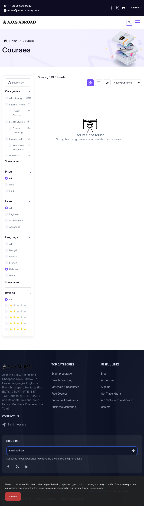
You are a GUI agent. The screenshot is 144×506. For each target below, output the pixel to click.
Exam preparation (62, 373)
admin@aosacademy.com (23, 10)
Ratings (10, 292)
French (13, 262)
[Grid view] (90, 82)
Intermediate (16, 220)
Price (8, 171)
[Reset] (107, 82)
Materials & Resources (65, 387)
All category (15, 98)
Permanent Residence (18, 147)
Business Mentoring (63, 407)
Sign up (105, 387)
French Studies (17, 122)
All (10, 178)
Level (8, 201)
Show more (12, 161)
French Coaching (18, 130)
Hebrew (13, 269)
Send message (16, 424)
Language (11, 237)
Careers (105, 407)
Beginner (14, 214)
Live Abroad (15, 139)
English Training (17, 104)
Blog (104, 373)
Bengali (13, 250)
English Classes (17, 113)
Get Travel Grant (111, 393)
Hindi (12, 275)
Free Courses (59, 393)
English (13, 256)
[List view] (98, 82)
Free (11, 184)
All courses (107, 380)
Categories (12, 91)
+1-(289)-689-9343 (19, 5)
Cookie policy (96, 488)
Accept (13, 496)
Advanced (14, 226)
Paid (11, 190)
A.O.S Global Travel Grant (116, 400)
